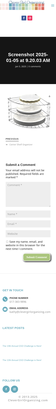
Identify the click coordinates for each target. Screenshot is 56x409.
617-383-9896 (18, 301)
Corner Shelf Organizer (21, 144)
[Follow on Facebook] (24, 18)
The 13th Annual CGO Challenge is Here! (22, 346)
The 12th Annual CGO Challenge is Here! (22, 360)
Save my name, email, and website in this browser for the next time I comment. (25, 245)
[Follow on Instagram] (29, 18)
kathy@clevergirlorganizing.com (30, 312)
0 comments (35, 66)
